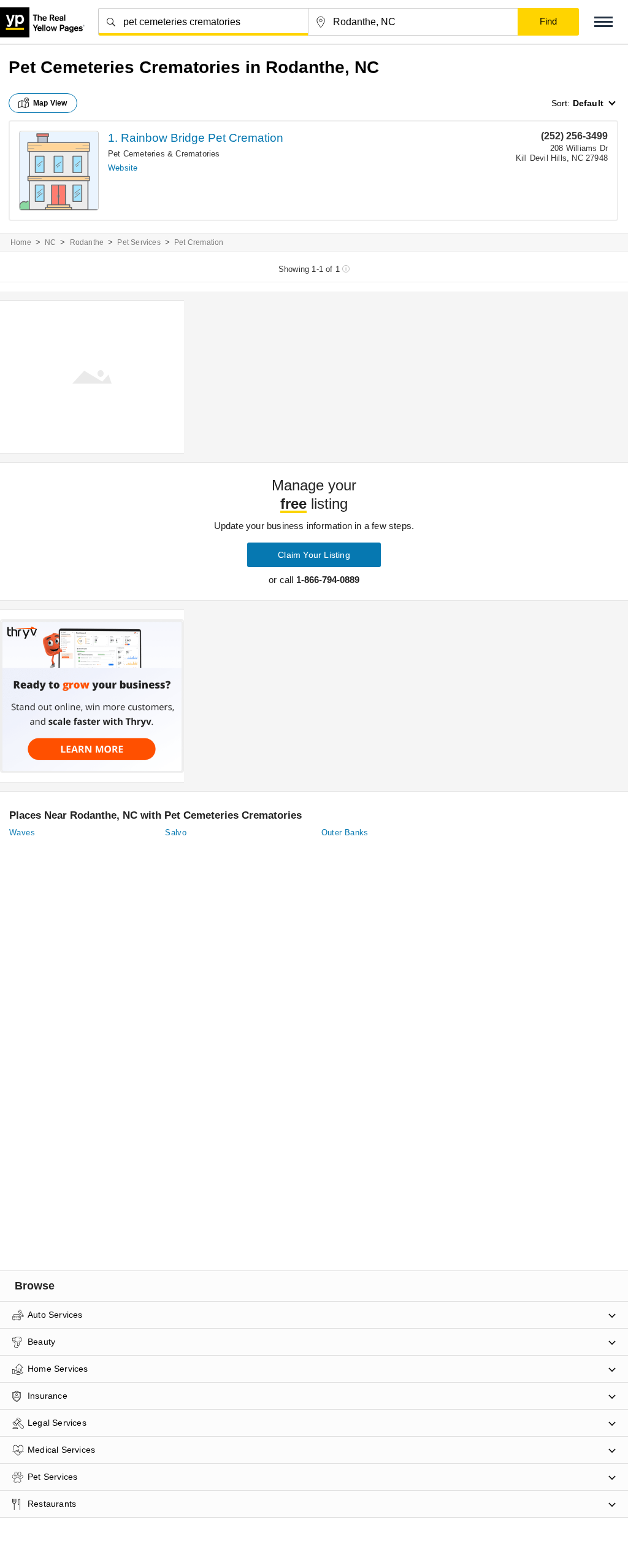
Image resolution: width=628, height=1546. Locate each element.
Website (122, 168)
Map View (50, 103)
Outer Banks (345, 832)
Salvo (175, 832)
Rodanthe (87, 242)
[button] (603, 22)
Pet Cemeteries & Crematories (164, 153)
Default (588, 103)
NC (50, 242)
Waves (22, 832)
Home (20, 242)
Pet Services (138, 242)
